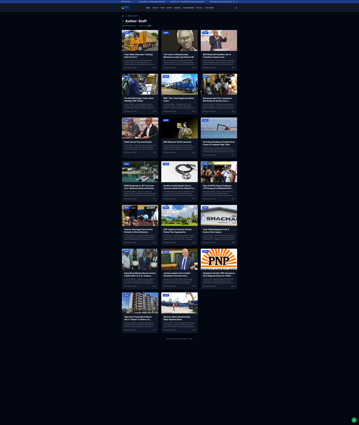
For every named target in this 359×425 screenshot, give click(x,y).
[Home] (123, 16)
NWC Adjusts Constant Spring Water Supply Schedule (204, 1)
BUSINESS (177, 8)
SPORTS (169, 8)
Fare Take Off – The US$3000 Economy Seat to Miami (165, 1)
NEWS (163, 8)
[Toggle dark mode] (233, 2)
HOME (148, 8)
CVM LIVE (155, 8)
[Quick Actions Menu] (354, 420)
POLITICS (199, 8)
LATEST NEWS (209, 8)
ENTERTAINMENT (188, 8)
